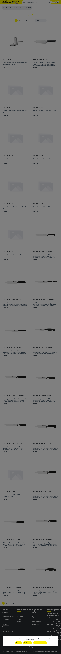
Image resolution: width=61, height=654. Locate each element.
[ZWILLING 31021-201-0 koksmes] (15, 282)
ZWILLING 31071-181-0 (9, 491)
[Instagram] (32, 648)
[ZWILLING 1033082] (45, 138)
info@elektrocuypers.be (8, 628)
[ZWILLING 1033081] (15, 138)
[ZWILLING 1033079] (45, 90)
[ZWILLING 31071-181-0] (15, 474)
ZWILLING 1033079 (38, 107)
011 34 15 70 (6, 624)
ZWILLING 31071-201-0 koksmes (42, 491)
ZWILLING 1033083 (8, 203)
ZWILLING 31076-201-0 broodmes (42, 539)
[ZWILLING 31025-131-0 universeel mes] (45, 282)
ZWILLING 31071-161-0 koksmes (42, 443)
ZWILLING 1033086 (8, 251)
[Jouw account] (55, 2)
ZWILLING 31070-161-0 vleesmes (42, 395)
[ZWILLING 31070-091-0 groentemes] (45, 330)
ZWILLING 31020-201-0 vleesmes (42, 251)
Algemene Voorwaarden (35, 618)
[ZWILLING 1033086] (15, 234)
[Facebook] (29, 648)
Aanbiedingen (20, 614)
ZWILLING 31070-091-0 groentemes (43, 347)
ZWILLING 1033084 (38, 203)
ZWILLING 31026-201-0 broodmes (12, 347)
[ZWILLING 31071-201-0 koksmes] (45, 474)
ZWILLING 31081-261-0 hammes (12, 587)
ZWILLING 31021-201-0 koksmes (12, 299)
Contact (19, 622)
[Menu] (53, 2)
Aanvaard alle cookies (40, 643)
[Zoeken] (50, 2)
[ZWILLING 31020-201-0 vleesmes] (45, 234)
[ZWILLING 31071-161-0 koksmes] (45, 426)
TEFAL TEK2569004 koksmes (41, 59)
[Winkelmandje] (57, 2)
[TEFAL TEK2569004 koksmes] (45, 42)
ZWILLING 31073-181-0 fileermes (12, 539)
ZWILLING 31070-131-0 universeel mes (13, 395)
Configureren (27, 643)
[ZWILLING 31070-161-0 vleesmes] (45, 378)
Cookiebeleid (35, 624)
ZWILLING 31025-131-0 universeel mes (43, 299)
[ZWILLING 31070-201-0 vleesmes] (15, 426)
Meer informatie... (30, 639)
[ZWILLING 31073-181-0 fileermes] (15, 522)
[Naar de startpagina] (10, 2)
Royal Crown (25, 651)
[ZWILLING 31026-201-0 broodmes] (15, 330)
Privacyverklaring (36, 621)
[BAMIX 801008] (15, 42)
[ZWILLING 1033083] (15, 186)
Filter (31, 15)
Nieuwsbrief (20, 616)
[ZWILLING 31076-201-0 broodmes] (45, 522)
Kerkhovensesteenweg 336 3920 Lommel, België (8, 619)
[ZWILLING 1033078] (15, 90)
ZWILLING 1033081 (8, 155)
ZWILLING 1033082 (38, 155)
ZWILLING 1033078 (8, 107)
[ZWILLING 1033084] (45, 186)
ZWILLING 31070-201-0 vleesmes (12, 443)
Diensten (19, 619)
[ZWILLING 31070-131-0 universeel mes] (15, 378)
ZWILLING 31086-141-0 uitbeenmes (43, 587)
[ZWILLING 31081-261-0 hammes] (15, 570)
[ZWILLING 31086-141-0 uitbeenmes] (45, 570)
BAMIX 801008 (7, 59)
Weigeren (18, 643)
